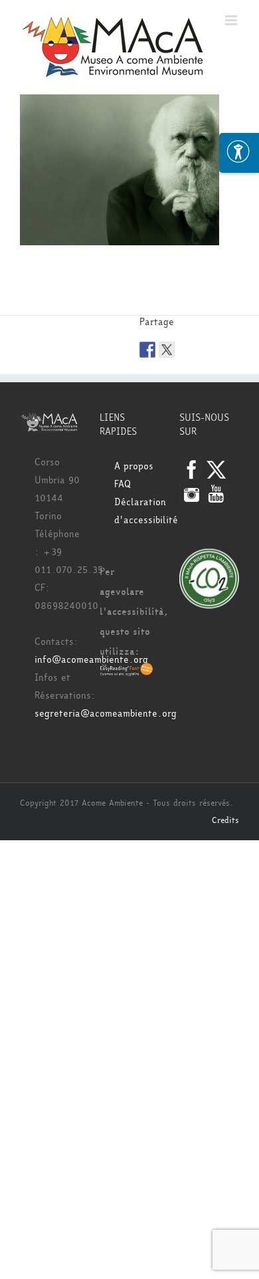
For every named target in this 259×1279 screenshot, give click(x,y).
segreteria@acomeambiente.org (106, 714)
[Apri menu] (239, 153)
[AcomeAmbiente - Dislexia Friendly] (126, 672)
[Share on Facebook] (147, 350)
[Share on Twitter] (167, 350)
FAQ (122, 484)
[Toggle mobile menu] (232, 20)
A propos (133, 466)
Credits (225, 820)
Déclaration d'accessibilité (136, 511)
